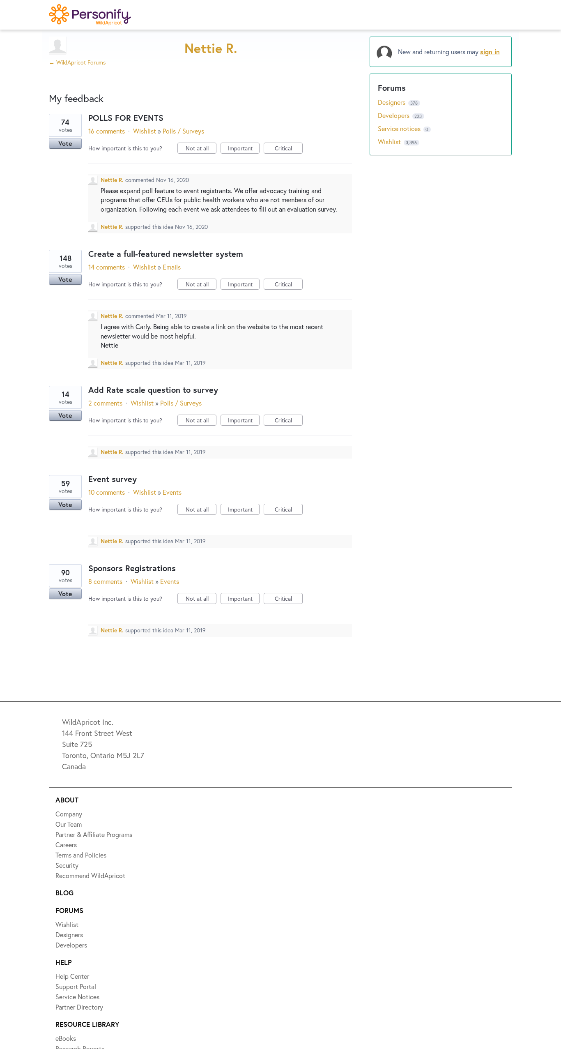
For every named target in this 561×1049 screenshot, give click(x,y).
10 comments (106, 492)
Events (172, 492)
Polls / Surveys (183, 131)
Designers (392, 102)
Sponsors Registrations (132, 568)
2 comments (105, 403)
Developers (394, 115)
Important (244, 149)
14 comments (106, 267)
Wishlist (144, 131)
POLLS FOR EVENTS (125, 117)
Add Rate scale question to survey (153, 389)
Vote (65, 143)
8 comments (105, 581)
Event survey (112, 478)
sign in (490, 51)
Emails (172, 267)
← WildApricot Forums (77, 62)
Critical (289, 149)
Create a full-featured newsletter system (165, 253)
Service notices (400, 128)
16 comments (106, 131)
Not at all (201, 149)
